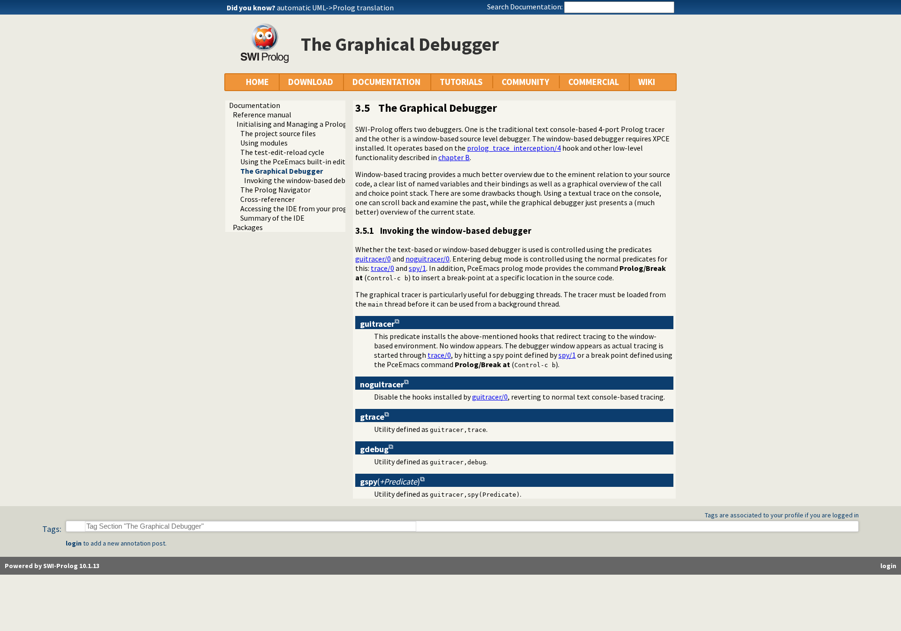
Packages (248, 227)
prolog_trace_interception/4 (514, 148)
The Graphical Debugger (281, 171)
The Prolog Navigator (275, 189)
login (74, 543)
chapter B (454, 157)
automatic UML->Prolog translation (335, 7)
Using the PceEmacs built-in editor (296, 161)
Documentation (254, 105)
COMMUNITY (525, 82)
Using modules (264, 142)
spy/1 (417, 268)
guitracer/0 (373, 258)
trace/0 (382, 268)
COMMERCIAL (593, 82)
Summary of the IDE (272, 218)
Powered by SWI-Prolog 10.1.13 (52, 566)
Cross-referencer (267, 199)
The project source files (278, 133)
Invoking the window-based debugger (304, 180)
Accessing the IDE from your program (300, 208)
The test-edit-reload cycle (282, 152)
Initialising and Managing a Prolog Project (305, 124)
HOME (257, 82)
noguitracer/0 (427, 258)
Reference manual (262, 114)
